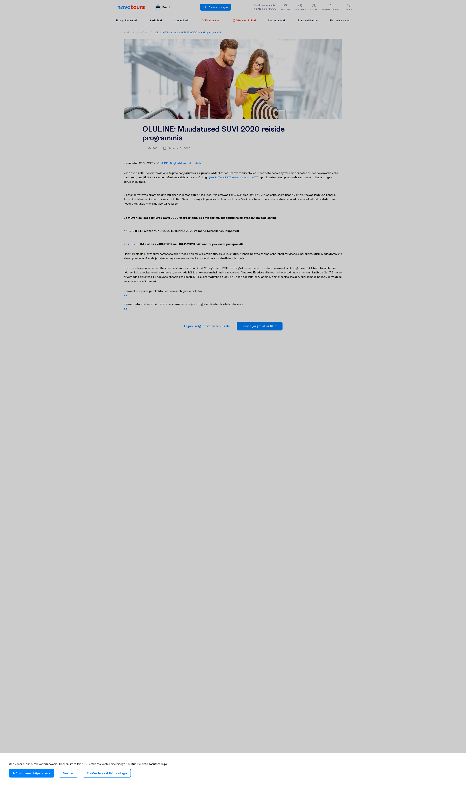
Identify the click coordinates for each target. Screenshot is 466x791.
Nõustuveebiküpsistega (31, 773)
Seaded (68, 773)
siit (86, 764)
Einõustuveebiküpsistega (107, 773)
